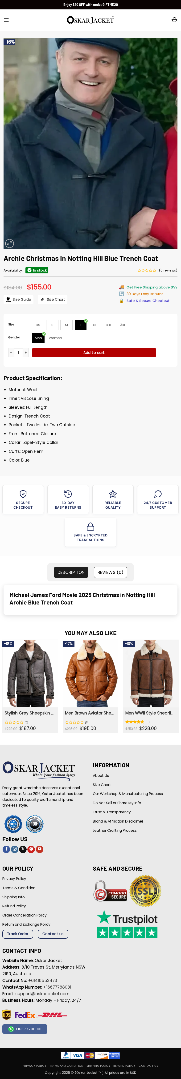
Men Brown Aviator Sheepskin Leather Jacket (90, 713)
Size (11, 324)
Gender (14, 337)
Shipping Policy (98, 1066)
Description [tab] (71, 572)
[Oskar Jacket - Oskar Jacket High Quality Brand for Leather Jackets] (90, 20)
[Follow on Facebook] (6, 849)
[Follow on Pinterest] (31, 849)
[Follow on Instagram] (14, 849)
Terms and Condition (66, 1066)
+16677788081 (57, 987)
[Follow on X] (23, 849)
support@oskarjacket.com (42, 994)
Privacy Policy (34, 1066)
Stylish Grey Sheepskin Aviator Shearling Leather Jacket (30, 713)
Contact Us (148, 1066)
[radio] (38, 325)
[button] (6, 20)
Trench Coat (37, 416)
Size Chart (55, 299)
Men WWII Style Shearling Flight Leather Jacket (150, 713)
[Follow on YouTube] (39, 849)
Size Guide (21, 299)
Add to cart (94, 352)
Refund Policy (124, 1066)
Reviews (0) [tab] (111, 572)
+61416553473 (42, 980)
